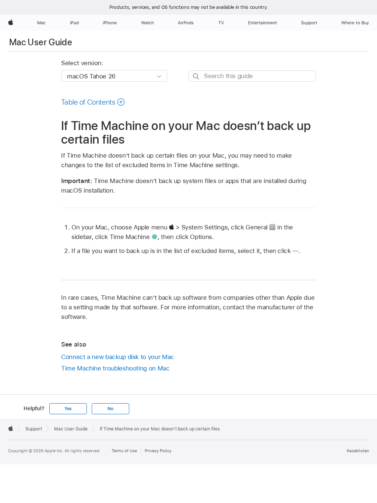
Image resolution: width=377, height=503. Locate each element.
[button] (93, 102)
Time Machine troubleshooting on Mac (115, 368)
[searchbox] (252, 76)
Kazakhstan (358, 450)
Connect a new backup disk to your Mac (117, 356)
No (110, 408)
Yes (68, 408)
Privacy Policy (158, 450)
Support (33, 429)
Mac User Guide (40, 42)
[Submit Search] (196, 76)
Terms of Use (124, 450)
